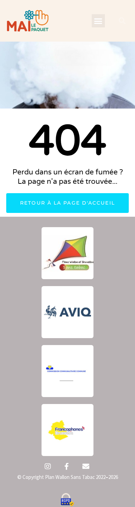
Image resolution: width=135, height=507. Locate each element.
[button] (98, 20)
